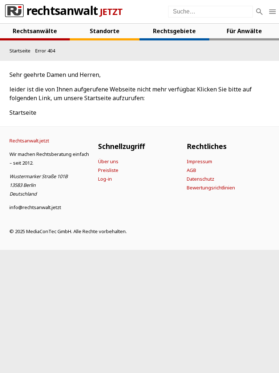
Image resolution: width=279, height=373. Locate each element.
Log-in (105, 179)
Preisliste (108, 170)
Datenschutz (200, 179)
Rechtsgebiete (174, 31)
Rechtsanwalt (62, 11)
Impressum (199, 161)
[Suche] (259, 11)
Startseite (22, 113)
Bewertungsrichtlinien (211, 187)
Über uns (108, 161)
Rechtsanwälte (35, 31)
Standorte (105, 31)
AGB (191, 170)
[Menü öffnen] (272, 11)
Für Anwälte (244, 31)
